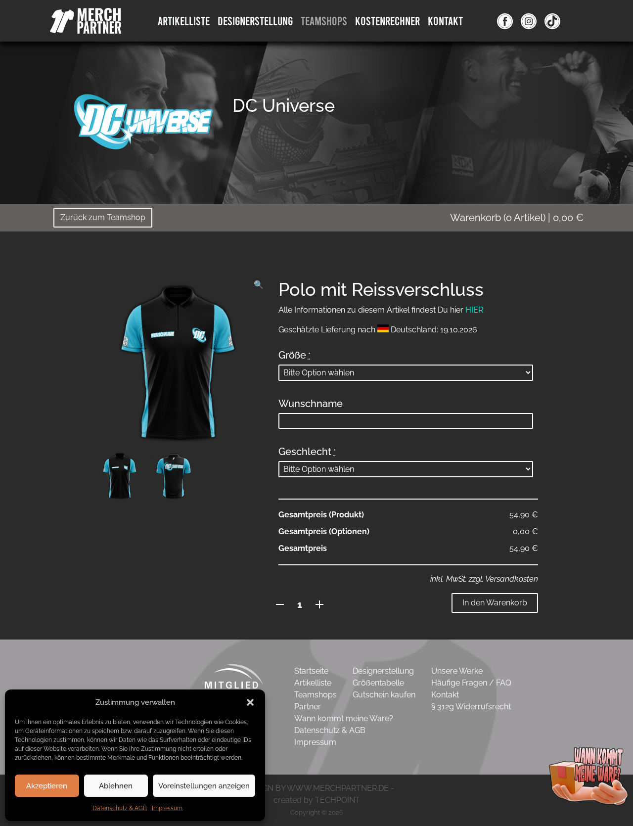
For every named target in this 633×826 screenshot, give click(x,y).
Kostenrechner (387, 20)
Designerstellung (383, 671)
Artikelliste (184, 20)
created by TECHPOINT (316, 800)
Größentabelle (378, 683)
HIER (474, 310)
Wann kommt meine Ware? (343, 718)
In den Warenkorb (494, 602)
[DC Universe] (143, 121)
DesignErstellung (255, 20)
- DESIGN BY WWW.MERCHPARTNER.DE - (316, 788)
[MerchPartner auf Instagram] (529, 21)
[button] (250, 702)
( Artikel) (517, 218)
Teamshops (324, 20)
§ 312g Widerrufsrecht (471, 706)
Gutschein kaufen (384, 694)
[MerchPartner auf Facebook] (505, 21)
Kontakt (445, 20)
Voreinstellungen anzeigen (204, 785)
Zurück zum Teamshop (102, 217)
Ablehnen (116, 785)
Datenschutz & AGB (119, 808)
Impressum (167, 808)
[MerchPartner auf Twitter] (552, 21)
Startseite (311, 671)
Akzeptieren (46, 785)
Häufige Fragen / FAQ (471, 683)
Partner (307, 706)
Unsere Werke (457, 671)
